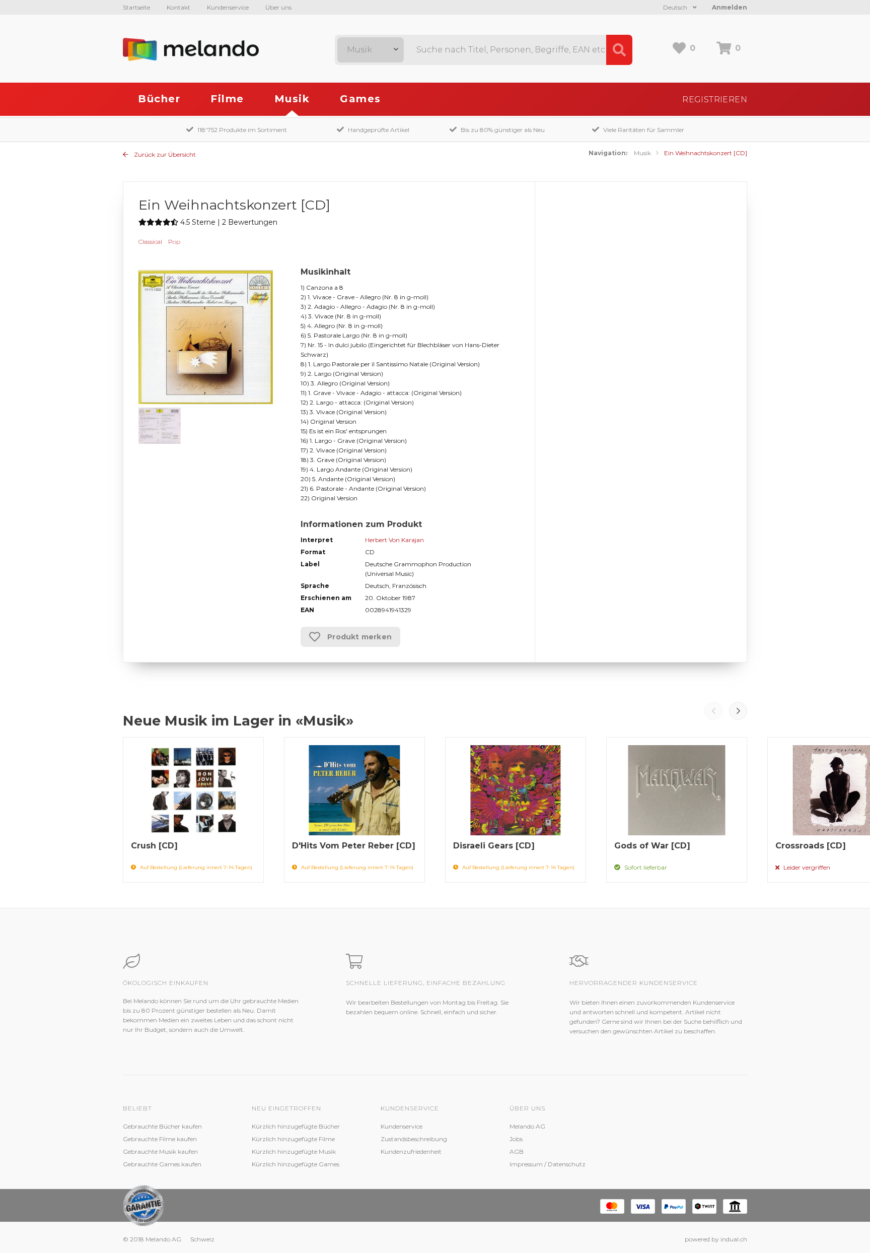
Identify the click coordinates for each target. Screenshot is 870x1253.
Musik (292, 99)
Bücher (159, 99)
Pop (174, 241)
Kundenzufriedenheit (411, 1151)
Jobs (516, 1139)
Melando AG (527, 1126)
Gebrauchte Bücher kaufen (162, 1126)
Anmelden (729, 7)
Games (360, 99)
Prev (713, 711)
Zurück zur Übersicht (164, 154)
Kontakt (178, 7)
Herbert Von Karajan (394, 540)
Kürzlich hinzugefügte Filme (293, 1139)
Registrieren (714, 99)
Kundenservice (228, 7)
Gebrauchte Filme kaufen (160, 1139)
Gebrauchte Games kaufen (162, 1164)
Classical (150, 241)
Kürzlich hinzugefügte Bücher (296, 1126)
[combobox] (370, 49)
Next (738, 711)
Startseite (136, 7)
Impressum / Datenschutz (548, 1164)
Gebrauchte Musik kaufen (160, 1151)
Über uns (278, 7)
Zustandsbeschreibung (414, 1139)
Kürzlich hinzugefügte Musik (294, 1151)
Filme (227, 99)
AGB (517, 1151)
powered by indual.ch (716, 1239)
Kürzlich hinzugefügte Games (295, 1164)
